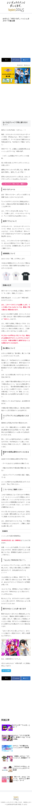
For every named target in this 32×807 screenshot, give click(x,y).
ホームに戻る (6, 670)
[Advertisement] (16, 39)
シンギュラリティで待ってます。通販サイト (15, 184)
